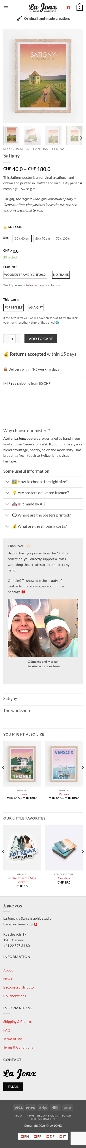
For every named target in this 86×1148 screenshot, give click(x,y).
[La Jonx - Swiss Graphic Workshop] (43, 7)
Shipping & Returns (17, 1021)
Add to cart (41, 339)
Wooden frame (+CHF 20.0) (25, 274)
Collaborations (14, 996)
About (8, 970)
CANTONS (40, 149)
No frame (61, 274)
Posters (22, 149)
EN (68, 7)
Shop (7, 149)
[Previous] (10, 75)
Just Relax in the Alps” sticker (22, 880)
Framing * (10, 266)
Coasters (64, 878)
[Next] (76, 75)
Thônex (22, 794)
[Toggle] (7, 482)
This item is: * (12, 299)
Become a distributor (19, 987)
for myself (13, 307)
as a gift (36, 307)
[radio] (22, 238)
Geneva (58, 149)
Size (6, 237)
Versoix (64, 794)
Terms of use (12, 1039)
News (7, 979)
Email (13, 1087)
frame (33, 285)
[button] (6, 7)
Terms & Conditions (18, 1047)
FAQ (6, 1030)
